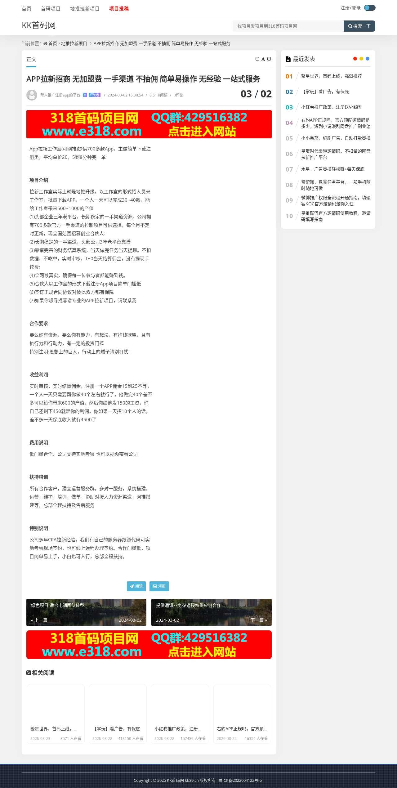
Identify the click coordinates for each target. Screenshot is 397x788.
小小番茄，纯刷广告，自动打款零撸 (336, 138)
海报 (161, 586)
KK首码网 (39, 25)
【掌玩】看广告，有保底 (325, 91)
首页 (27, 8)
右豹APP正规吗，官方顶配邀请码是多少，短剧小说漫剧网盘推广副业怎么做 (336, 126)
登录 (356, 8)
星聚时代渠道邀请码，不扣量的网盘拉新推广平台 (336, 154)
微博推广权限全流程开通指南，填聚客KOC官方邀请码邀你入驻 (336, 201)
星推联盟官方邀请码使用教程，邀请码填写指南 (336, 216)
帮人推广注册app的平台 (69, 95)
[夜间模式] (369, 8)
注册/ (346, 8)
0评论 (176, 95)
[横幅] (149, 124)
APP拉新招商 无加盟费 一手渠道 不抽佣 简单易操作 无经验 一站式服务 (161, 43)
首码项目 (51, 8)
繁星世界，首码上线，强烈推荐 (331, 76)
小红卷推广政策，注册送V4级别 (332, 107)
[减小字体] (258, 59)
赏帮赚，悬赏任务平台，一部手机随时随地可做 (336, 185)
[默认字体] (263, 59)
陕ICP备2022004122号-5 (240, 780)
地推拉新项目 (85, 8)
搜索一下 (362, 26)
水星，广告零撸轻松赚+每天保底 (332, 169)
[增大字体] (269, 59)
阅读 (138, 586)
